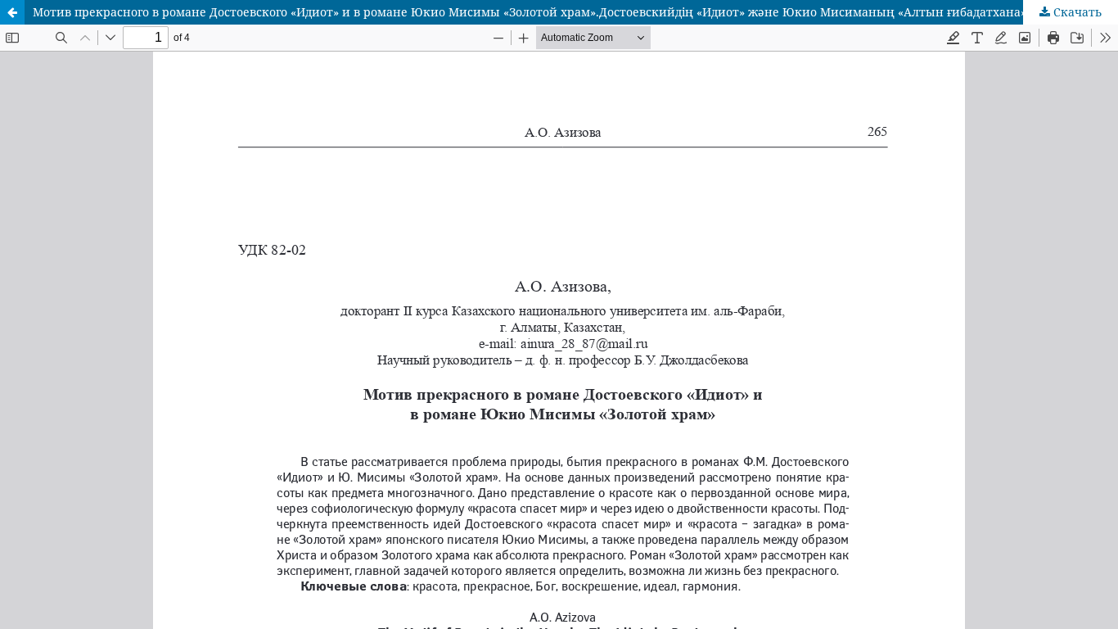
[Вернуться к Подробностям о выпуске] (12, 12)
